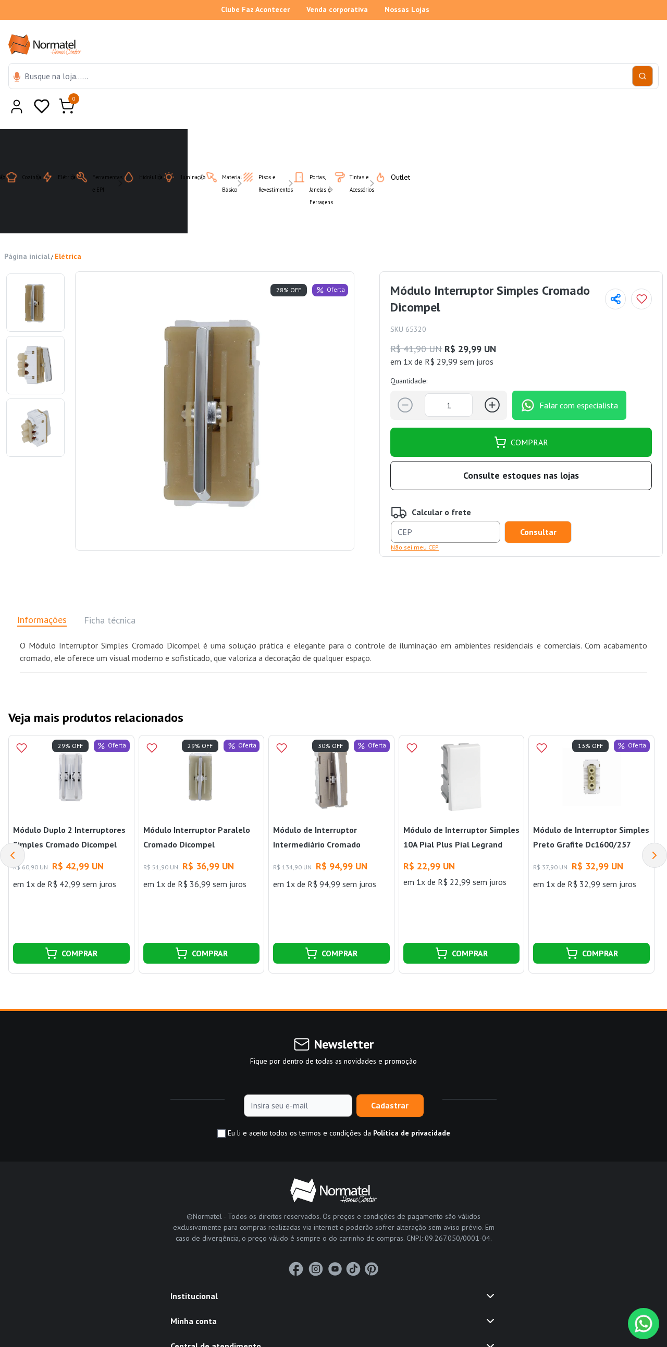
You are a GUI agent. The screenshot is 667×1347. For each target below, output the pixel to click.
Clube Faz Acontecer (255, 9)
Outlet (394, 151)
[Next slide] (654, 829)
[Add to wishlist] (641, 273)
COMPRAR (529, 416)
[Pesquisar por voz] (16, 77)
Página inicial (27, 230)
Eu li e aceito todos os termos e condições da (338, 1107)
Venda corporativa (337, 9)
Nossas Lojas (407, 9)
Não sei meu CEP (415, 522)
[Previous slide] (12, 829)
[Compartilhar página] (615, 273)
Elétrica (68, 230)
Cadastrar (390, 1080)
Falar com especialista (578, 380)
